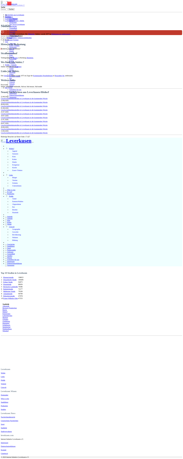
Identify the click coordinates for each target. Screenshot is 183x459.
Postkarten (10, 194)
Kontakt (3, 450)
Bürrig (5, 310)
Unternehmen (16, 186)
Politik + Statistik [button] (11, 65)
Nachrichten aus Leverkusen (14, 15)
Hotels (11, 51)
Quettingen (6, 321)
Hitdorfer (31, 34)
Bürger (14, 177)
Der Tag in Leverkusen (17, 24)
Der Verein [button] (8, 88)
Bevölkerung (16, 235)
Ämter (11, 69)
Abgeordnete (16, 204)
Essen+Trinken (17, 170)
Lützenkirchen (7, 316)
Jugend (14, 151)
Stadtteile (4, 428)
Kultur (14, 159)
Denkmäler (13, 22)
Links (11, 175)
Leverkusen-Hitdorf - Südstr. (14, 21)
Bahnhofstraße (8, 289)
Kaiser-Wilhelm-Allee (10, 298)
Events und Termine (12, 40)
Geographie (13, 30)
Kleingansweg (56, 34)
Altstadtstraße (7, 294)
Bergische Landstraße (10, 287)
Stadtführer (11, 246)
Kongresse (12, 59)
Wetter (9, 224)
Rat (10, 78)
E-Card (9, 192)
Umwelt (12, 82)
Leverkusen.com (13, 4)
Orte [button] (6, 42)
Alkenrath (6, 306)
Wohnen (15, 237)
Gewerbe (12, 32)
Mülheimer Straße (9, 291)
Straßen (9, 256)
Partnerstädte (11, 250)
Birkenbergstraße (9, 296)
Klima (11, 74)
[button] (7, 1)
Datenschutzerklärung (16, 95)
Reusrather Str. (60, 76)
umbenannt (66, 34)
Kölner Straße (8, 282)
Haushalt (15, 212)
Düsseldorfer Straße (10, 280)
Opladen (5, 319)
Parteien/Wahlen (17, 201)
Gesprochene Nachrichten (9, 421)
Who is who (11, 190)
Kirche (14, 167)
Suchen (11, 9)
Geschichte (13, 26)
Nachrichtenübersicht (8, 417)
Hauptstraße (7, 284)
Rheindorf (6, 323)
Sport (9, 248)
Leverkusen (9, 17)
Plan (8, 220)
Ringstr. (15, 58)
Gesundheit (13, 28)
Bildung (15, 240)
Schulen (15, 183)
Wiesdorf (6, 331)
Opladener (7, 76)
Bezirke (14, 210)
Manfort (5, 317)
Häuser (9, 258)
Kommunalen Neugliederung (43, 76)
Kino (11, 55)
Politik (11, 196)
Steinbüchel (6, 327)
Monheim (30, 58)
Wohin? (11, 149)
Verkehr (12, 84)
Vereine (14, 180)
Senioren (15, 154)
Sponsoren (12, 97)
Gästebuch (4, 453)
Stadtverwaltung (6, 431)
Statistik (9, 217)
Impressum (11, 261)
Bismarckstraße (8, 277)
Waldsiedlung (7, 329)
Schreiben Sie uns (15, 90)
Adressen (10, 252)
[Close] (33, 142)
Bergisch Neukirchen (10, 308)
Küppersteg (6, 314)
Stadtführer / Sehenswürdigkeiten (20, 38)
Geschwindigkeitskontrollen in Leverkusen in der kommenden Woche (24, 98)
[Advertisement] (91, 351)
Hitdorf (9, 38)
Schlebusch (6, 325)
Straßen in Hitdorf (11, 19)
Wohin (3, 373)
